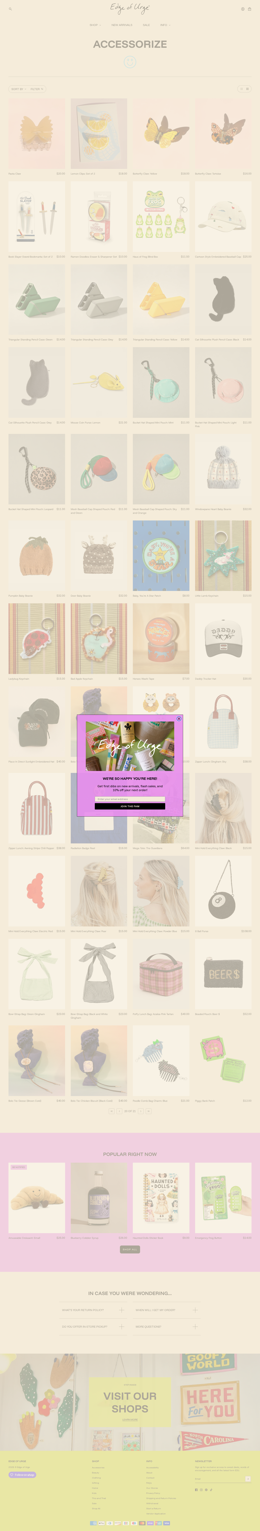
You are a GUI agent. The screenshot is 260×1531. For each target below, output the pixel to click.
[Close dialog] (179, 718)
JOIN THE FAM (130, 806)
